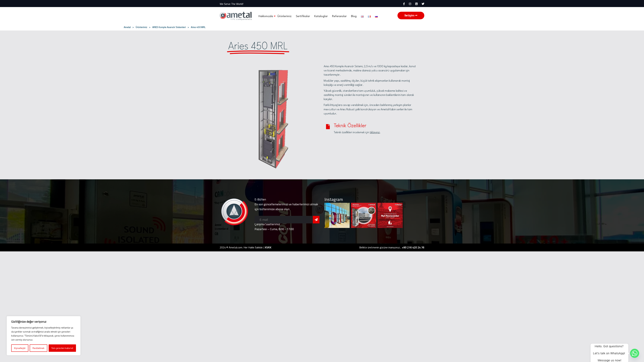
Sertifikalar (303, 16)
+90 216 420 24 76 (413, 247)
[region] (43, 335)
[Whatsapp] (634, 353)
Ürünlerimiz (284, 16)
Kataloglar (321, 16)
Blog (354, 16)
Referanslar (339, 16)
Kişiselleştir (20, 348)
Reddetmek (38, 348)
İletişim (410, 15)
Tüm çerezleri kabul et (62, 348)
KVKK (268, 247)
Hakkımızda (265, 16)
